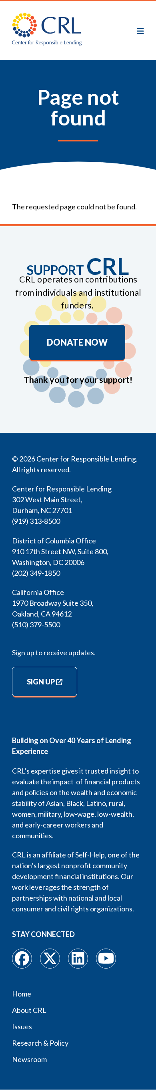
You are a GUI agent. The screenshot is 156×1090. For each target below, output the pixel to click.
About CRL (29, 1010)
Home (21, 993)
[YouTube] (106, 959)
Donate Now (77, 342)
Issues (22, 1026)
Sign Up (41, 681)
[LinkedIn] (78, 959)
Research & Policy (40, 1042)
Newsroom (29, 1059)
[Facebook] (22, 959)
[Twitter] (50, 959)
